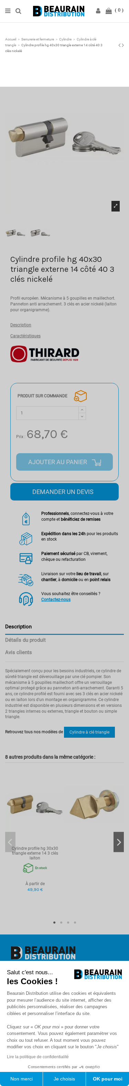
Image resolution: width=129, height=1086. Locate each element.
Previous (10, 842)
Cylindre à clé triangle (89, 732)
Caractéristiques (25, 336)
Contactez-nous (56, 599)
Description (20, 325)
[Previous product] (120, 45)
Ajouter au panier (58, 462)
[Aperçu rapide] (35, 841)
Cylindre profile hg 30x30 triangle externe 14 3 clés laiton (35, 853)
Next (119, 842)
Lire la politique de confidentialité (38, 1056)
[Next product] (123, 45)
